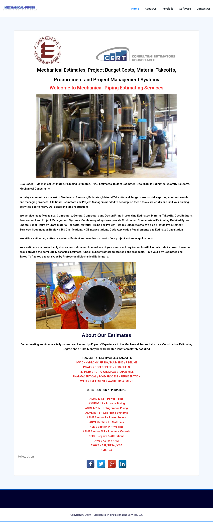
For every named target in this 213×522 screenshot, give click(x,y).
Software (185, 8)
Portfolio (168, 8)
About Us (151, 8)
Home (135, 8)
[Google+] (112, 464)
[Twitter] (101, 464)
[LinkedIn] (122, 464)
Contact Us (204, 8)
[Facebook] (90, 464)
